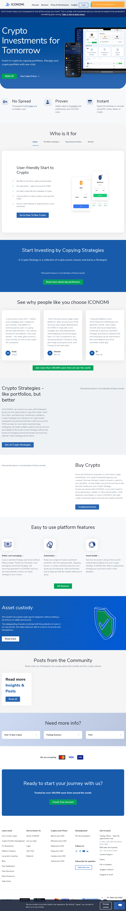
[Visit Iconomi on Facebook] (80, 851)
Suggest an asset (106, 874)
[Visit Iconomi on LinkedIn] (87, 851)
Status (102, 859)
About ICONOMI (32, 836)
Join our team (31, 841)
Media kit (29, 856)
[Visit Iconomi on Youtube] (84, 851)
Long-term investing (9, 856)
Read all (13, 699)
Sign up (9, 76)
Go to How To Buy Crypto (33, 215)
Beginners (33, 142)
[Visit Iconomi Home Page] (15, 4)
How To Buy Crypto (9, 836)
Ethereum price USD (58, 841)
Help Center (6, 881)
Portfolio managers (51, 142)
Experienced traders (73, 142)
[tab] (33, 143)
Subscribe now (83, 867)
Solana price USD (57, 861)
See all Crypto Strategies (18, 444)
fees (31, 106)
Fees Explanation (8, 866)
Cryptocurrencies (87, 506)
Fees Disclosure (8, 871)
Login (83, 5)
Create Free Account (63, 802)
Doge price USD (57, 851)
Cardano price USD (58, 856)
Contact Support (106, 854)
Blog (3, 861)
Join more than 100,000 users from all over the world (63, 367)
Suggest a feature (106, 869)
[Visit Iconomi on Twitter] (76, 851)
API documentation (82, 836)
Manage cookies (106, 905)
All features (63, 586)
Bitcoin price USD (57, 836)
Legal (28, 846)
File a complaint (106, 864)
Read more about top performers (63, 281)
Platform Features (9, 851)
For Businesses (8, 846)
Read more (10, 638)
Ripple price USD (57, 846)
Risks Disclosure (8, 876)
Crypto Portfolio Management (13, 841)
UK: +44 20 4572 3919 (108, 851)
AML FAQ (30, 851)
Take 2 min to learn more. (73, 14)
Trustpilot (73, 106)
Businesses (92, 142)
